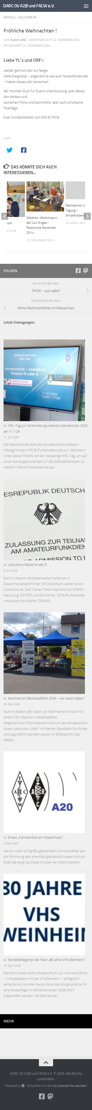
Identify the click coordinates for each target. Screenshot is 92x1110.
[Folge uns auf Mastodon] (85, 270)
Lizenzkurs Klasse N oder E (27, 565)
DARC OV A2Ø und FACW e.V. (29, 6)
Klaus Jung (18, 40)
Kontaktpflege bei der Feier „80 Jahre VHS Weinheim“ (47, 960)
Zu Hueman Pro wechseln (70, 1086)
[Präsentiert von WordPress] (22, 1085)
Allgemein (27, 17)
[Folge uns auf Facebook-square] (78, 270)
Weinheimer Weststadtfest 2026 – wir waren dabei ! (46, 698)
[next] (87, 216)
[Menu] (86, 6)
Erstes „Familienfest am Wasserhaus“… (37, 837)
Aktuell (10, 17)
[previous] (4, 216)
